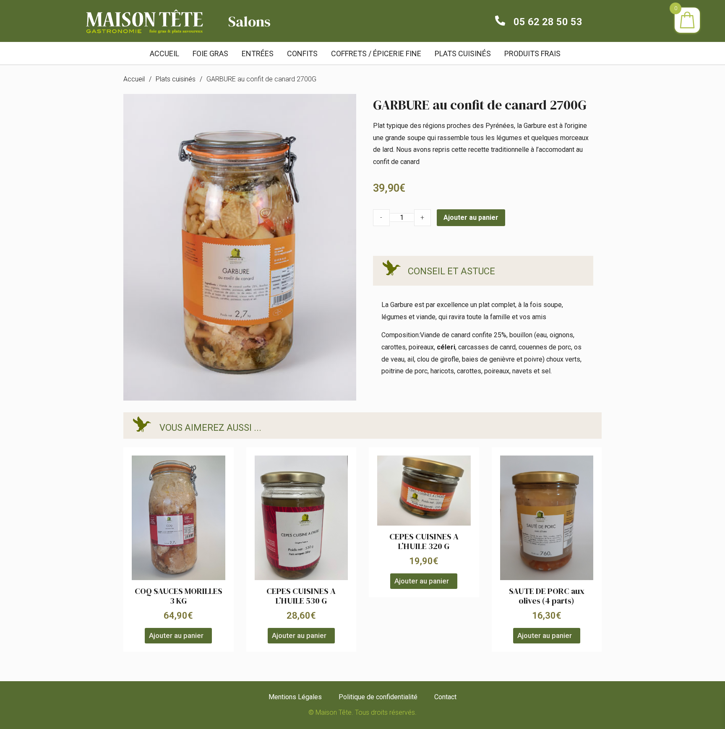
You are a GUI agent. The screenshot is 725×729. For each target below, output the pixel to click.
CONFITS (302, 53)
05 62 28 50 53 (548, 22)
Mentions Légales (295, 697)
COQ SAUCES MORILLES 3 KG (178, 596)
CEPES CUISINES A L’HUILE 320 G (424, 541)
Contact (445, 697)
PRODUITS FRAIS (532, 53)
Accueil (164, 53)
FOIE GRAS (210, 53)
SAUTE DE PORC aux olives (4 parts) (546, 596)
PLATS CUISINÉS (463, 53)
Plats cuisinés (176, 79)
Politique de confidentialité (378, 697)
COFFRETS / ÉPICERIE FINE (376, 53)
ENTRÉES (258, 53)
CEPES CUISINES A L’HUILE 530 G (301, 596)
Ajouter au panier (470, 217)
